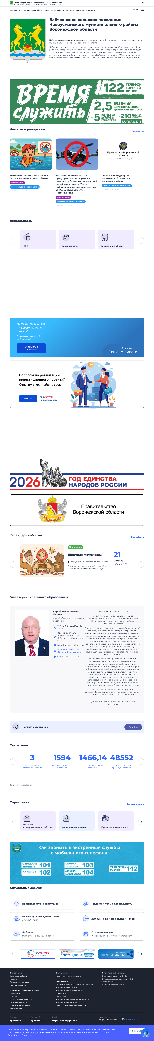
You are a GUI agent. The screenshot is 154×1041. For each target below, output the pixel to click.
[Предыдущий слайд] (10, 407)
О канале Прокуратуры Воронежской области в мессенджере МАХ (116, 178)
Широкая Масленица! (85, 554)
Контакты (90, 10)
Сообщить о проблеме (31, 348)
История (13, 996)
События (80, 10)
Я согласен (137, 1031)
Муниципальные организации (69, 990)
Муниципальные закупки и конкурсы (72, 999)
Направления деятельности (68, 976)
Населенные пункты (19, 1002)
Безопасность (17, 183)
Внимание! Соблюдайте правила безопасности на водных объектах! (30, 177)
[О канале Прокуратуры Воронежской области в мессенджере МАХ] (123, 154)
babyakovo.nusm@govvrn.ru (64, 1021)
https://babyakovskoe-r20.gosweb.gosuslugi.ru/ (69, 650)
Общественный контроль (113, 973)
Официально (62, 981)
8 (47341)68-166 (16, 1021)
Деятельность (57, 10)
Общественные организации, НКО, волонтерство (117, 980)
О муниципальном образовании (34, 10)
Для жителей (16, 973)
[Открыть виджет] (145, 1032)
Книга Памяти (16, 1008)
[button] (141, 240)
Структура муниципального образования (74, 984)
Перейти (133, 727)
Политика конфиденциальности (108, 1019)
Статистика (61, 996)
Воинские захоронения (20, 1005)
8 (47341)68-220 (37, 1021)
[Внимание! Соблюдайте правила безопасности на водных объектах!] (31, 154)
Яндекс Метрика (58, 1030)
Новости (70, 10)
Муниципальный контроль (68, 1002)
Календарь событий (18, 976)
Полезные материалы (19, 982)
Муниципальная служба (66, 987)
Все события (137, 537)
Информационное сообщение (24, 187)
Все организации (135, 804)
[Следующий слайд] (143, 407)
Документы (61, 993)
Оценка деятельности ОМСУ (114, 976)
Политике (26, 1035)
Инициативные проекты (113, 984)
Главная (13, 10)
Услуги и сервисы (18, 985)
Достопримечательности (21, 999)
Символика (15, 993)
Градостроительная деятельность (71, 1005)
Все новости (138, 131)
